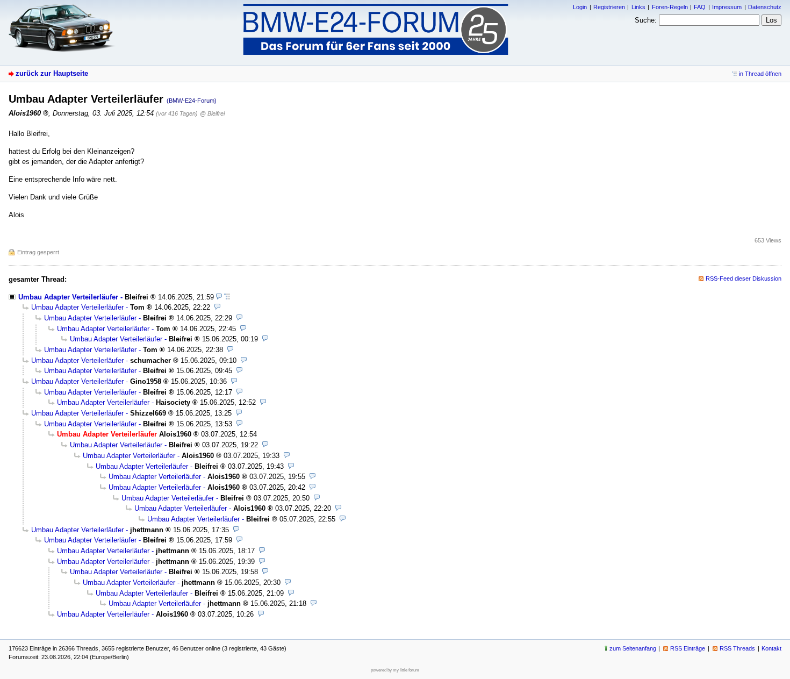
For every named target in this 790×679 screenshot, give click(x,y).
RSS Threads (737, 648)
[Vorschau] (219, 297)
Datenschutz (764, 7)
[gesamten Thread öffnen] (227, 297)
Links (638, 7)
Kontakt (771, 648)
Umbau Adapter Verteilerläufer (68, 297)
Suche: (646, 20)
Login (580, 7)
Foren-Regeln (670, 7)
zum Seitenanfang (632, 648)
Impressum (727, 7)
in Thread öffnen (760, 73)
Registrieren (609, 7)
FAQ (700, 7)
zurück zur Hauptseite (52, 73)
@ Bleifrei (212, 113)
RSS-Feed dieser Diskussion (743, 278)
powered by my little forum (395, 670)
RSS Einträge (687, 648)
